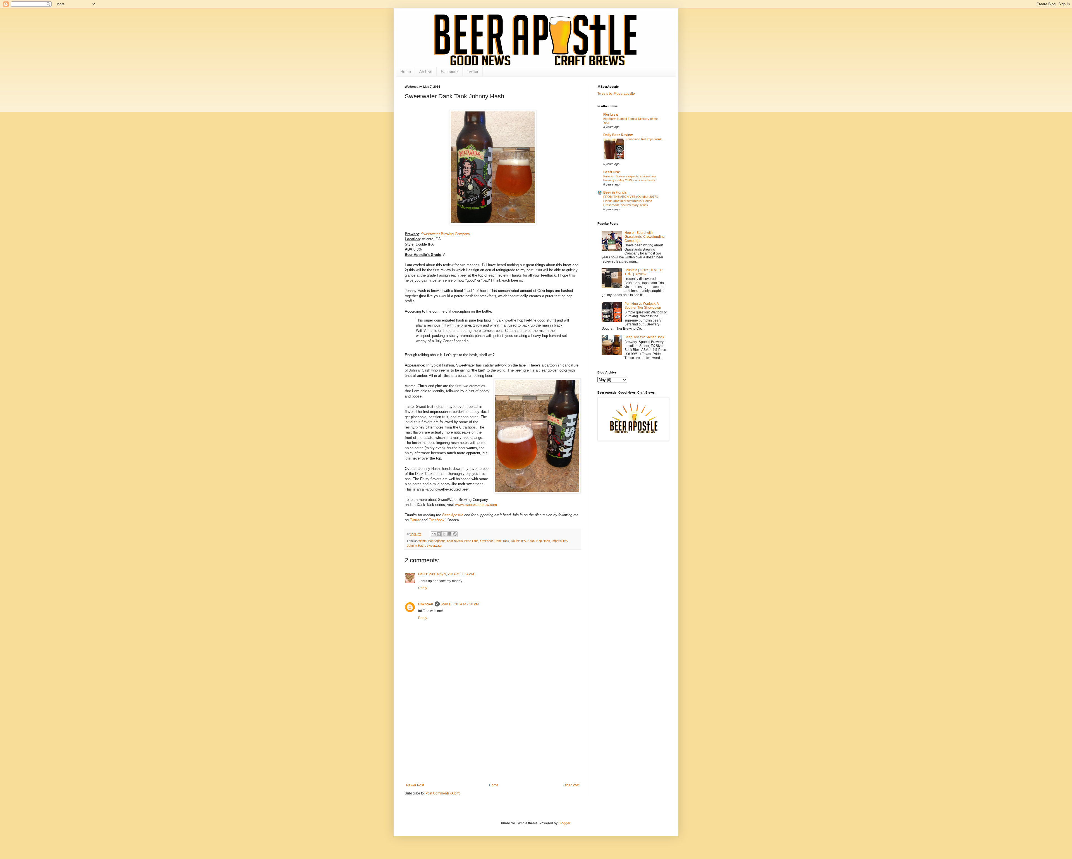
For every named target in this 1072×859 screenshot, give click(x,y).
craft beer (486, 540)
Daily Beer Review (618, 135)
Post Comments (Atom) (442, 793)
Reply (422, 588)
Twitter (472, 71)
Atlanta (422, 540)
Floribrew (610, 114)
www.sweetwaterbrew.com (476, 505)
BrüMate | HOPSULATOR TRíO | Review (643, 272)
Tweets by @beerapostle (616, 94)
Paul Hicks (426, 574)
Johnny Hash (416, 545)
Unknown (425, 604)
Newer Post (415, 785)
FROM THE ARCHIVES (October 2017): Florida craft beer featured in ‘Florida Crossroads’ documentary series (630, 201)
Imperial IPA (560, 540)
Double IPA (518, 540)
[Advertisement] (493, 741)
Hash (531, 540)
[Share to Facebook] (449, 534)
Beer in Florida (614, 192)
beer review (455, 540)
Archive (425, 71)
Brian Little (471, 540)
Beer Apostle (452, 515)
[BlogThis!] (439, 534)
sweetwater (434, 545)
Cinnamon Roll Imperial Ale (644, 139)
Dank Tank (501, 540)
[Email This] (433, 534)
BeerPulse (611, 172)
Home (405, 71)
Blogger (564, 823)
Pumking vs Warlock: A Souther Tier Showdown (642, 306)
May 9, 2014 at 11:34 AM (455, 574)
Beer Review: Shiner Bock (644, 337)
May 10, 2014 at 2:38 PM (460, 604)
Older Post (571, 785)
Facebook (449, 71)
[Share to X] (444, 534)
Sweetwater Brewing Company (445, 234)
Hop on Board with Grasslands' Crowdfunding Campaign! (644, 237)
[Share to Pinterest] (455, 534)
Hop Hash (543, 540)
